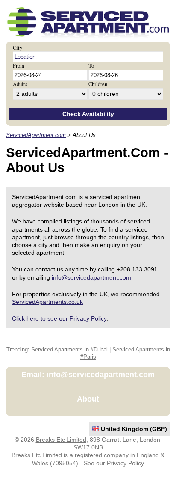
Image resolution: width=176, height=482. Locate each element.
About (88, 399)
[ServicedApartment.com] (88, 38)
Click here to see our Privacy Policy (59, 318)
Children (97, 84)
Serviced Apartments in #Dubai (69, 350)
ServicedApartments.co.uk (47, 301)
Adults (20, 84)
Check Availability (88, 113)
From (18, 65)
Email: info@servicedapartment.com (88, 374)
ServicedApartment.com (36, 135)
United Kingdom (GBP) (133, 428)
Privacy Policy (125, 463)
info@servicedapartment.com (91, 277)
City (17, 47)
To (91, 65)
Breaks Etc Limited (61, 439)
